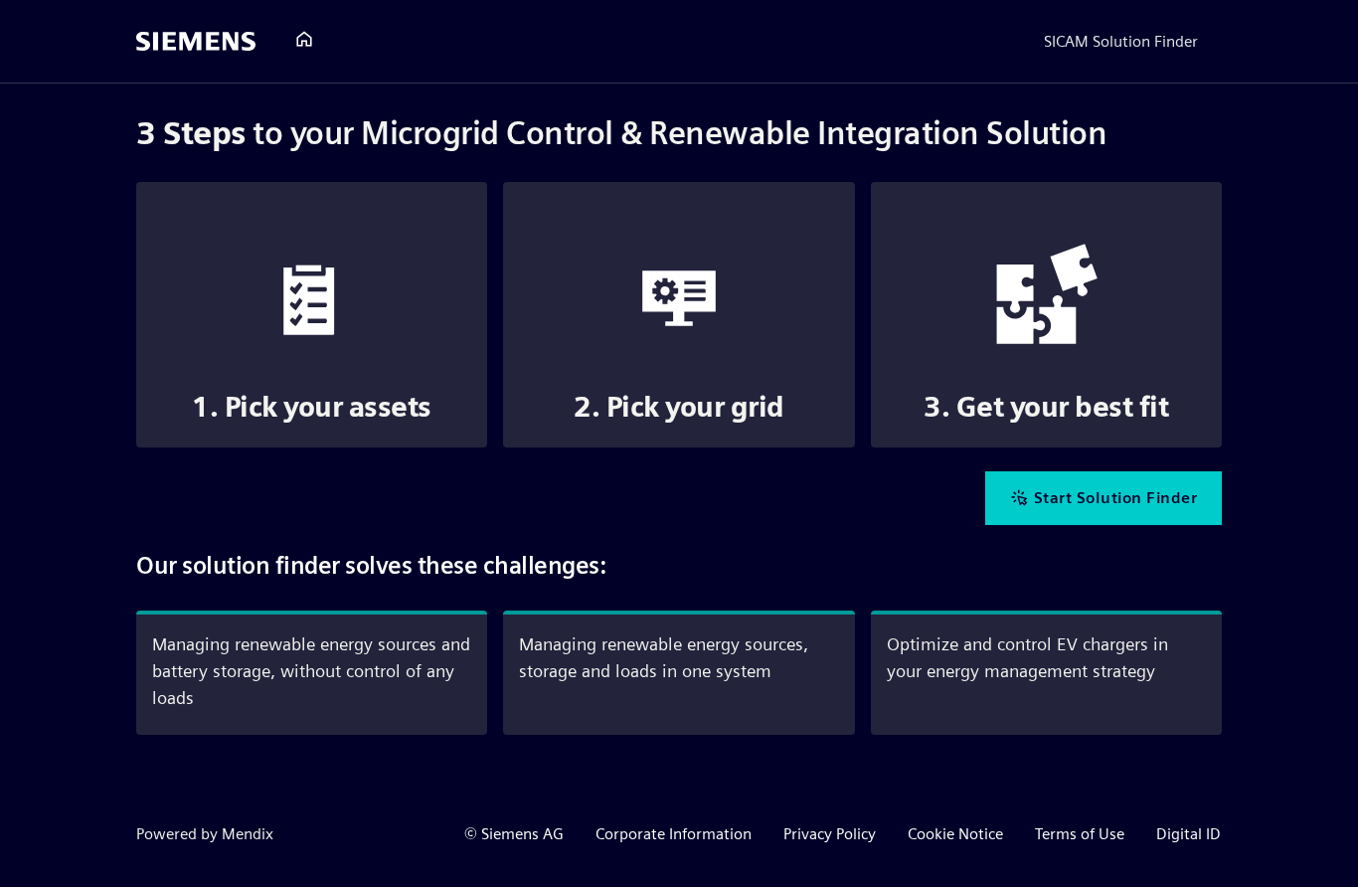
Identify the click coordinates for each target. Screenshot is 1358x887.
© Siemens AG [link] (514, 833)
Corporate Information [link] (673, 833)
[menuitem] (304, 40)
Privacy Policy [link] (829, 833)
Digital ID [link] (1188, 833)
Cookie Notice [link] (955, 833)
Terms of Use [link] (1079, 833)
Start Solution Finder (1116, 497)
